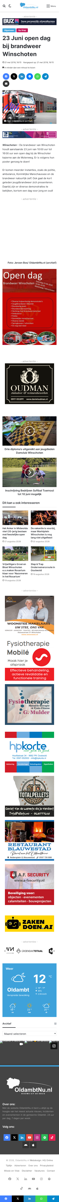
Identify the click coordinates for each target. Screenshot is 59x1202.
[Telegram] (45, 76)
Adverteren (20, 1165)
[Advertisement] (29, 230)
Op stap (22, 30)
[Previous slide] (5, 951)
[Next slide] (54, 951)
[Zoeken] (4, 7)
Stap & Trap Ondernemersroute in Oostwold (43, 567)
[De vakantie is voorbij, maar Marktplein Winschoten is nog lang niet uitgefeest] (44, 518)
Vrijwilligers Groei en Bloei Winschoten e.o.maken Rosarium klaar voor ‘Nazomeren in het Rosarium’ (15, 570)
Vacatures (39, 1170)
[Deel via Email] (6, 83)
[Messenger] (29, 76)
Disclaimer (27, 1170)
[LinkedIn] (22, 76)
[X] (14, 76)
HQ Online (47, 1160)
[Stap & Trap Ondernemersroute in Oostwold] (44, 553)
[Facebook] (6, 76)
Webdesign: (36, 1160)
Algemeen (9, 30)
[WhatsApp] (37, 76)
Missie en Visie (12, 1170)
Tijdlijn (9, 1165)
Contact (51, 1170)
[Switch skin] (9, 7)
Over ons (33, 1165)
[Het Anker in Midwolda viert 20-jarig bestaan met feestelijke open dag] (15, 518)
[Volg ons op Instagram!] (54, 1045)
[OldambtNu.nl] (29, 5)
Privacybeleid (46, 1165)
